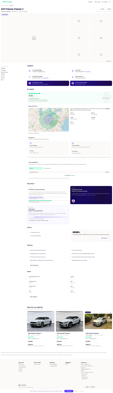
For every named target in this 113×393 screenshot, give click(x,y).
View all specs (33, 296)
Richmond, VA (84, 374)
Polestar (6, 5)
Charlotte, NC (85, 377)
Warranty (3, 74)
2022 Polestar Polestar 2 (92, 333)
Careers (82, 370)
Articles (20, 369)
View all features (34, 265)
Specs (2, 79)
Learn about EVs (22, 367)
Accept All (69, 391)
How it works (37, 364)
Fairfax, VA (84, 375)
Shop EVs (90, 1)
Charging (20, 371)
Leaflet (61, 131)
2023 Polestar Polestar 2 (34, 333)
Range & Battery (4, 72)
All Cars (2, 5)
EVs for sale (21, 364)
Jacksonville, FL (85, 378)
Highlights (3, 68)
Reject (76, 391)
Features (3, 77)
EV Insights (3, 70)
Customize (82, 391)
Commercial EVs (22, 366)
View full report (106, 98)
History (2, 75)
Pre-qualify (104, 1)
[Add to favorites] (53, 312)
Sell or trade (97, 1)
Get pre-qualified (53, 364)
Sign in (66, 364)
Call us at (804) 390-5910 (86, 366)
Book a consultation (85, 364)
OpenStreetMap (66, 131)
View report (87, 71)
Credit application (53, 366)
